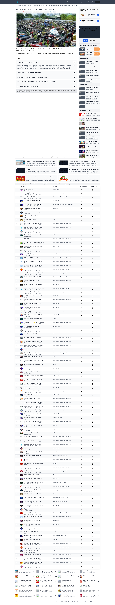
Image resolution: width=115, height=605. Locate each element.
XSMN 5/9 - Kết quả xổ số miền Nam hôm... (33, 223)
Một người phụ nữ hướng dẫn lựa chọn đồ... (33, 371)
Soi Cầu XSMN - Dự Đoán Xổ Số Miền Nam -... (34, 402)
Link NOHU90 (94, 72)
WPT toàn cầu (27, 202)
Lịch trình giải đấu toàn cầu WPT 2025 (32, 303)
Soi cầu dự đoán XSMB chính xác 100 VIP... (33, 379)
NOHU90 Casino (89, 81)
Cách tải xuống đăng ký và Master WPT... (33, 387)
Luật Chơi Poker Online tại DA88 (31, 429)
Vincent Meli (26, 521)
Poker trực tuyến (27, 236)
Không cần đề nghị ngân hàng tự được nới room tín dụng (61, 157)
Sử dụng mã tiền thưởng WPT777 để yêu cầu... (34, 497)
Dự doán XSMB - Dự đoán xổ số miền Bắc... (33, 250)
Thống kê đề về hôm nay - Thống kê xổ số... (33, 330)
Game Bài (96, 143)
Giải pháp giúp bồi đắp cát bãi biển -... (32, 193)
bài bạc (25, 495)
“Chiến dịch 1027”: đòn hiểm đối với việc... (33, 543)
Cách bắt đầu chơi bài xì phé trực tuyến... (33, 234)
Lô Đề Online (88, 147)
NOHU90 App (95, 77)
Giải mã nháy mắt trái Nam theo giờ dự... (33, 265)
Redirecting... (27, 238)
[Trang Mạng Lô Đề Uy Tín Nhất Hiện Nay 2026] (82, 146)
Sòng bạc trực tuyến (28, 419)
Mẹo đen (26, 476)
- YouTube (26, 459)
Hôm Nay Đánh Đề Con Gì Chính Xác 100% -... (34, 531)
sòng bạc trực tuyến (78, 2)
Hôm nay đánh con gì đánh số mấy (31, 280)
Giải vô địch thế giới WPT (29, 552)
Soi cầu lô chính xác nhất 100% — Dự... (32, 558)
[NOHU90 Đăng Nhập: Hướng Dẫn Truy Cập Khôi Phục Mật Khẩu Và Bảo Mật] (82, 66)
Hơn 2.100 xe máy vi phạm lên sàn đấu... (33, 337)
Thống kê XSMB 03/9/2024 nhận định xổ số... (33, 273)
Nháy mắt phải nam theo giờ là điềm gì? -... (33, 516)
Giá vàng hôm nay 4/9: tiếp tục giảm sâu (33, 562)
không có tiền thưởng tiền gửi (30, 502)
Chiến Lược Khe (95, 152)
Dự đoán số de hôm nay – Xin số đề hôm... (33, 554)
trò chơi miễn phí (66, 2)
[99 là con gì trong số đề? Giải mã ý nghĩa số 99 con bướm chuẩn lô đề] (82, 156)
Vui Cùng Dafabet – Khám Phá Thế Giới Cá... (33, 463)
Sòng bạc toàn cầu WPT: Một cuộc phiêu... (33, 448)
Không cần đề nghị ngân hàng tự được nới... (34, 231)
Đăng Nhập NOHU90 (98, 67)
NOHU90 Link (88, 72)
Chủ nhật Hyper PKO (28, 327)
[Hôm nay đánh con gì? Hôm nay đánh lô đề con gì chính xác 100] (82, 133)
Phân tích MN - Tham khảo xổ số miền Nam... (34, 269)
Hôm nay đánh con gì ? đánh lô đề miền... (33, 398)
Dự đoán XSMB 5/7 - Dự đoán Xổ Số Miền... (33, 421)
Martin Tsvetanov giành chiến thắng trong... (33, 212)
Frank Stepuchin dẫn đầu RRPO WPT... (32, 208)
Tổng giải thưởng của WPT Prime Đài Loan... (33, 509)
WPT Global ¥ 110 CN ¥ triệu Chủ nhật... (32, 200)
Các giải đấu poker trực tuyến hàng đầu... (33, 455)
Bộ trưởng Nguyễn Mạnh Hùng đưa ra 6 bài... (34, 311)
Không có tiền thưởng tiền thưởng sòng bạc (33, 205)
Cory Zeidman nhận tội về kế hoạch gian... (33, 246)
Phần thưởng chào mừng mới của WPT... (33, 528)
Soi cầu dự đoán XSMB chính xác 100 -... (32, 486)
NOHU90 (87, 63)
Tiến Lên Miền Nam (90, 143)
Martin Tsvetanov (27, 213)
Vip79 (25, 221)
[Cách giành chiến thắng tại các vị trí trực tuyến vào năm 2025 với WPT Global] (82, 151)
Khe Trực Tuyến (89, 152)
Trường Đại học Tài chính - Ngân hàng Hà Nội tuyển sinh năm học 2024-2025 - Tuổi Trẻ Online (31, 157)
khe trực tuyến (27, 190)
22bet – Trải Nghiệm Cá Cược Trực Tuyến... (33, 318)
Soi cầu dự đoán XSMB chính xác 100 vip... (33, 196)
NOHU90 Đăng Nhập (90, 67)
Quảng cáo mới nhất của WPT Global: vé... (33, 478)
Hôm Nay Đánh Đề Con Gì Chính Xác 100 (93, 115)
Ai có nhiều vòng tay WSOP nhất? (31, 215)
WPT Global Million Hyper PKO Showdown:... (33, 253)
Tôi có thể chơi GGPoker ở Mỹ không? (32, 539)
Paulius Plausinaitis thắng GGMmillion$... (33, 493)
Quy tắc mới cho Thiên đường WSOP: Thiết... (33, 364)
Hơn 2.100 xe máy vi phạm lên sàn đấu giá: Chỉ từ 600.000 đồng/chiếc (61, 5)
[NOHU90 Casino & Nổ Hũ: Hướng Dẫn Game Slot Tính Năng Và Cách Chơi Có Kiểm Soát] (82, 80)
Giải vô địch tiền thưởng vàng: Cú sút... (32, 524)
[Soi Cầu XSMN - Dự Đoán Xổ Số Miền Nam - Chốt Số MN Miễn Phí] (82, 119)
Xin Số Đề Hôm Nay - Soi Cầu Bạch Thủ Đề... (33, 227)
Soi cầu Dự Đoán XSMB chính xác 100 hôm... (33, 566)
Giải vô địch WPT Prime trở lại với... (31, 349)
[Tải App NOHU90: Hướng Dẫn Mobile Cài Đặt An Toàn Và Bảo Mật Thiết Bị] (82, 76)
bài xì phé (26, 209)
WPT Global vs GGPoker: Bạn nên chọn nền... (33, 505)
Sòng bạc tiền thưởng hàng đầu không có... (33, 204)
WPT (25, 350)
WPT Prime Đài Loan (28, 510)
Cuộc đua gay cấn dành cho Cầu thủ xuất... (33, 451)
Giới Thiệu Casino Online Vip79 (30, 219)
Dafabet (25, 464)
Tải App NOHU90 (89, 77)
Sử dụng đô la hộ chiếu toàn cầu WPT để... (33, 314)
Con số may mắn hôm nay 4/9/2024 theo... (33, 470)
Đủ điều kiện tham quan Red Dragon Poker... (33, 375)
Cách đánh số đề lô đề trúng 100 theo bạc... (33, 261)
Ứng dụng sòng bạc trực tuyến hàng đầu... (33, 535)
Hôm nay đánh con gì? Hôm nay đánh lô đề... (34, 360)
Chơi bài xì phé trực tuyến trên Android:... (33, 490)
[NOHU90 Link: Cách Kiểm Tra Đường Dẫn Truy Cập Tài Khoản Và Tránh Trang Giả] (82, 71)
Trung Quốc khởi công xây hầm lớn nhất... (33, 292)
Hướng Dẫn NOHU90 (99, 63)
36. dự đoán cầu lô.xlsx (29, 440)
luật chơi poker (27, 430)
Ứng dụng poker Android (29, 491)
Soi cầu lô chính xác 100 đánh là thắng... (33, 410)
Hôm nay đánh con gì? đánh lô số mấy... (32, 299)
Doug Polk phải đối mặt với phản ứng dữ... (33, 295)
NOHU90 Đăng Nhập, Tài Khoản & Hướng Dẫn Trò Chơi (76, 601)
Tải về (97, 1)
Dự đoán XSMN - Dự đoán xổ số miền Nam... (33, 345)
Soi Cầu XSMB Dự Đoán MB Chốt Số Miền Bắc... (34, 288)
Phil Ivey (25, 426)
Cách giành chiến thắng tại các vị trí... (32, 189)
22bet (25, 320)
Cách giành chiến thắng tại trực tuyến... (32, 474)
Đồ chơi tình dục (27, 373)
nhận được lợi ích (89, 2)
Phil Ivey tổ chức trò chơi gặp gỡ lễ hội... (33, 425)
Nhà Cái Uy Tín (94, 147)
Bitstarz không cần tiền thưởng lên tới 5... (33, 501)
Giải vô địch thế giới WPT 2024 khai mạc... (33, 550)
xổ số (25, 533)
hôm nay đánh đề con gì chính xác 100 (32, 194)
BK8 (24, 335)
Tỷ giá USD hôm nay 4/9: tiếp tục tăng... (32, 352)
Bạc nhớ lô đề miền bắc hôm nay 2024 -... (33, 276)
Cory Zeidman (27, 247)
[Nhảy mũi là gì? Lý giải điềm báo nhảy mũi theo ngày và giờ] (82, 123)
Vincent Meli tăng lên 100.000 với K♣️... (32, 520)
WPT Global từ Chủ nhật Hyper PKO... (32, 326)
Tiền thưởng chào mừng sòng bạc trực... (33, 417)
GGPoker (25, 540)
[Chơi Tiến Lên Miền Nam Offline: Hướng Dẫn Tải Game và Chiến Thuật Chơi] (82, 142)
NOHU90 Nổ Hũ (96, 81)
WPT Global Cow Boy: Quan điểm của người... (34, 482)
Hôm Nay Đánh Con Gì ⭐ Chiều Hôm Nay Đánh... (35, 322)
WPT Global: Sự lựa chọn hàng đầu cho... (33, 394)
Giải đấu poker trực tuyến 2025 (30, 457)
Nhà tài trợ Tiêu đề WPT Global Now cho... (33, 284)
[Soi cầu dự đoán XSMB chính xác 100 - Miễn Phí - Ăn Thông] (82, 114)
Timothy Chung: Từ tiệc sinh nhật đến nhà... (33, 356)
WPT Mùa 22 (26, 453)
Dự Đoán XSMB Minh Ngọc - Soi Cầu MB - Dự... (34, 406)
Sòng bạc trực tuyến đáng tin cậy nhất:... (33, 413)
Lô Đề (87, 157)
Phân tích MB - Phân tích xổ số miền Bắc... (33, 512)
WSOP (25, 217)
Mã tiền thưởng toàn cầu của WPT (31, 499)
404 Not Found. (27, 467)
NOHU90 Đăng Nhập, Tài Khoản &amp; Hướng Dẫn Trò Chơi (31, 5)
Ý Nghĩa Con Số (94, 157)
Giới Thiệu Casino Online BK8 (30, 333)
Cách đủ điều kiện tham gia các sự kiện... (33, 368)
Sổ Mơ (90, 157)
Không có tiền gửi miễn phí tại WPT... (32, 307)
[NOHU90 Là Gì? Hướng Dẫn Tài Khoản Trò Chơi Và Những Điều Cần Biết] (82, 62)
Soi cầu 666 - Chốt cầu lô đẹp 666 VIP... (32, 257)
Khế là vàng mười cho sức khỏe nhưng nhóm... (34, 242)
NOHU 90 (92, 63)
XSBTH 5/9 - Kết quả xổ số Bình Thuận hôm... (34, 547)
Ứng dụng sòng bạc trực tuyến (30, 537)
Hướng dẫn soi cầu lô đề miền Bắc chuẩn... (33, 341)
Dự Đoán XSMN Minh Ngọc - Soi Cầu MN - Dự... (34, 436)
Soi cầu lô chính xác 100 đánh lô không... (33, 444)
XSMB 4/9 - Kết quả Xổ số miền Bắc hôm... (33, 391)
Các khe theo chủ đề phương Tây (31, 483)
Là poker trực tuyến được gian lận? (31, 432)
